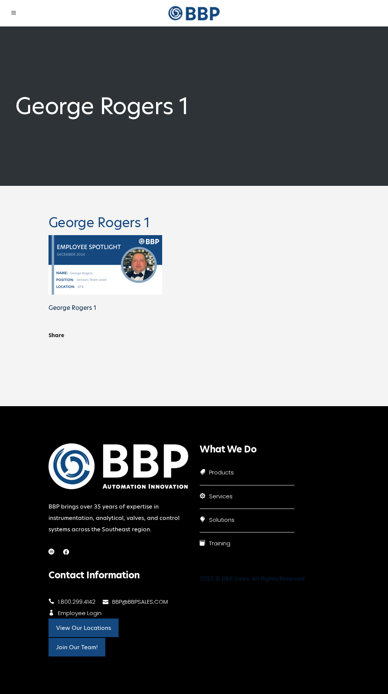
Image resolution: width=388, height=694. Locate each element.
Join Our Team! (77, 647)
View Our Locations (83, 628)
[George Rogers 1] (105, 292)
